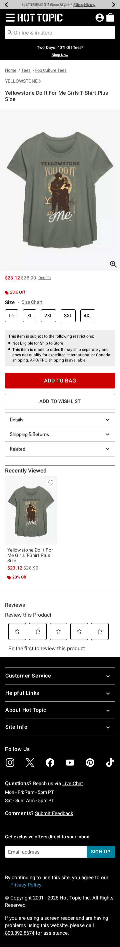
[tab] (60, 190)
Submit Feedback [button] (54, 813)
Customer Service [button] (28, 676)
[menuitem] (110, 17)
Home (10, 70)
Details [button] (44, 277)
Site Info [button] (16, 727)
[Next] (113, 4)
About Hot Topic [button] (25, 710)
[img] (10, 763)
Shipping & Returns (29, 434)
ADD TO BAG (60, 380)
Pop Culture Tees (51, 70)
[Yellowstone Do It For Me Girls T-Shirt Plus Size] (31, 510)
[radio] (11, 315)
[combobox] (60, 32)
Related (17, 449)
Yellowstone (21, 81)
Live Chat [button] (72, 784)
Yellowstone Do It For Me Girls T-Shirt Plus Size (30, 555)
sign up (101, 851)
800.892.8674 (19, 933)
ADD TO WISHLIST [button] (60, 401)
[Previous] (6, 4)
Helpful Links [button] (22, 693)
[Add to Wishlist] (50, 482)
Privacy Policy (25, 885)
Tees (26, 70)
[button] (9, 18)
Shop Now (83, 4)
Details (16, 419)
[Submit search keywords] (10, 32)
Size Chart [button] (32, 302)
